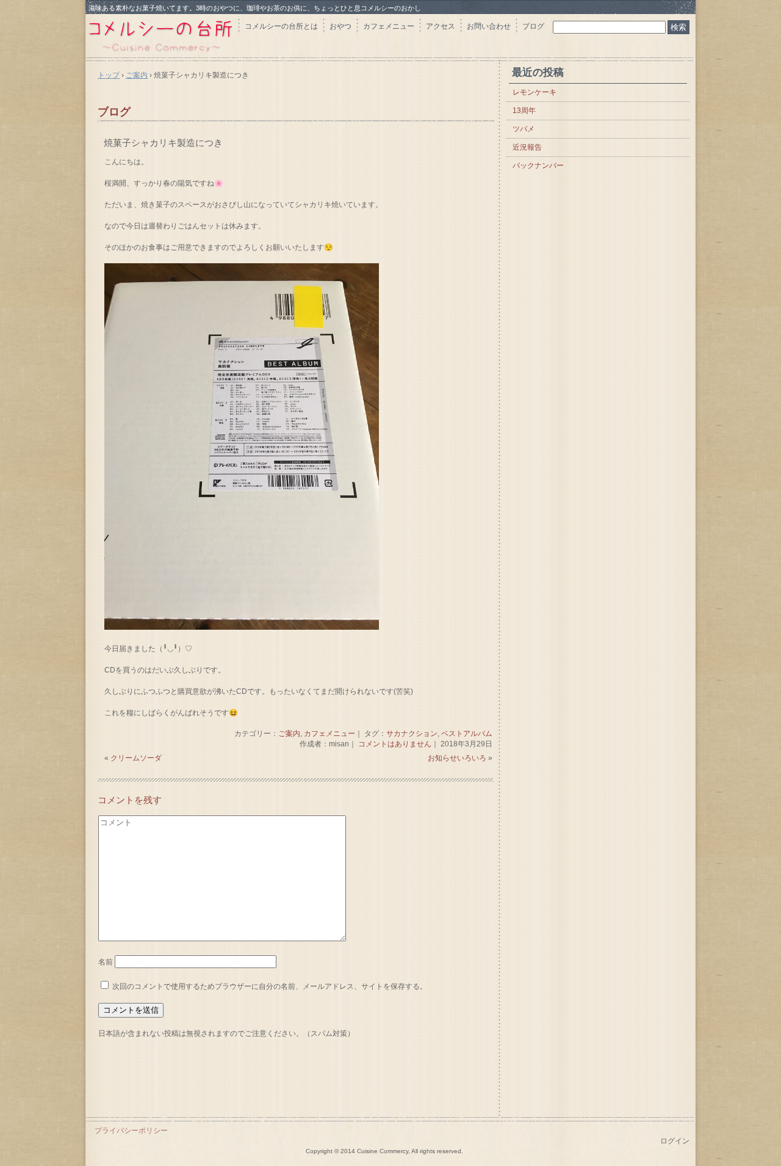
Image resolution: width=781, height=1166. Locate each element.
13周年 (524, 110)
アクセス (440, 26)
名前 (105, 962)
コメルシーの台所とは (281, 26)
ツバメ (523, 129)
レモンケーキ (534, 92)
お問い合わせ (489, 26)
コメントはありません (394, 744)
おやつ (340, 26)
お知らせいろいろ (457, 758)
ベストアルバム (466, 733)
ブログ (533, 26)
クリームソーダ (136, 758)
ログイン (674, 1141)
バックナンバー (538, 165)
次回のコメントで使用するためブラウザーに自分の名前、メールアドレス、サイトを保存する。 (269, 986)
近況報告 (527, 147)
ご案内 (289, 733)
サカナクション (411, 733)
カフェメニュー (388, 26)
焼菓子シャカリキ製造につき (163, 142)
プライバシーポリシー (131, 1130)
